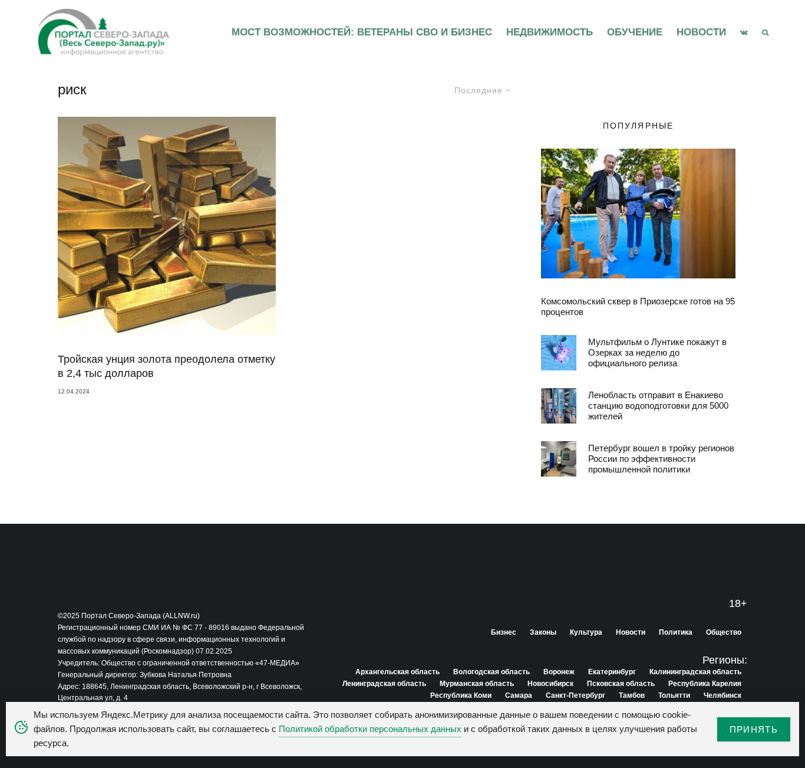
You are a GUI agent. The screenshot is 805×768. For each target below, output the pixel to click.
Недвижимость (549, 32)
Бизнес (503, 632)
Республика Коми (460, 695)
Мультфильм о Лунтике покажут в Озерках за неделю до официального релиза (657, 352)
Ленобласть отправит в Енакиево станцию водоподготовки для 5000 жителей (658, 405)
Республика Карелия (704, 684)
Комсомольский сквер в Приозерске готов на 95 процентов (638, 306)
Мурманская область (477, 684)
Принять (754, 729)
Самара (518, 695)
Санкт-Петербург (575, 695)
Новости (701, 32)
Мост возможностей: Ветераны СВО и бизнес (362, 32)
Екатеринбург (612, 672)
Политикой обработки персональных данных (370, 729)
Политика (675, 632)
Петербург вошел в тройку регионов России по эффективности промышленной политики (661, 458)
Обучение (634, 32)
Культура (586, 632)
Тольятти (674, 695)
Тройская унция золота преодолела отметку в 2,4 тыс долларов (166, 366)
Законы (543, 632)
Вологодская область (491, 672)
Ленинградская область (384, 684)
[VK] (744, 32)
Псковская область (621, 684)
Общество (723, 632)
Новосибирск (550, 684)
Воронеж (559, 672)
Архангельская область (397, 672)
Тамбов (632, 695)
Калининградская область (695, 672)
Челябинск (722, 695)
